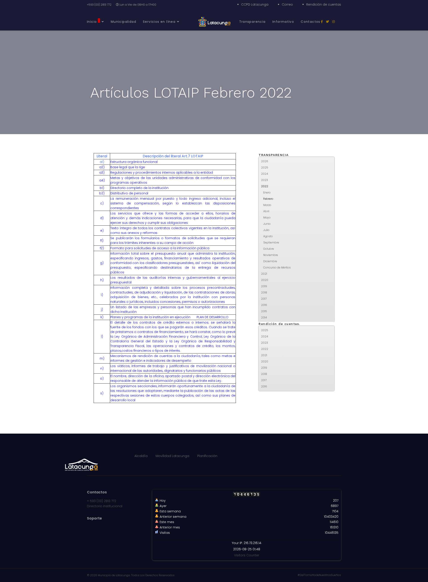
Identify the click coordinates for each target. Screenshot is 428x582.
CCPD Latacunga (254, 4)
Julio (266, 230)
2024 (264, 174)
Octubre (268, 249)
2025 (264, 167)
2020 (264, 280)
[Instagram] (333, 21)
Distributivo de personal (129, 193)
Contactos (310, 21)
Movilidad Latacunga (172, 456)
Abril (266, 211)
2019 (264, 286)
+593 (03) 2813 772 (99, 4)
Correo (287, 4)
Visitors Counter (246, 555)
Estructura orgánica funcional (134, 162)
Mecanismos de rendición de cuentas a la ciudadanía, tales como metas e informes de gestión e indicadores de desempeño (172, 358)
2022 (264, 186)
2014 (264, 317)
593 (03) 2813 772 (103, 501)
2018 (264, 292)
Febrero (268, 199)
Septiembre (271, 242)
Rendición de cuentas (323, 4)
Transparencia (252, 21)
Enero (267, 192)
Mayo (267, 217)
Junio (267, 224)
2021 (264, 274)
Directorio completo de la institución (139, 188)
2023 (264, 180)
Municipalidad (123, 21)
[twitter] (327, 21)
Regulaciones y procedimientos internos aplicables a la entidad (161, 172)
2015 (264, 311)
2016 (264, 305)
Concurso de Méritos (277, 267)
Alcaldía (141, 456)
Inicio (92, 21)
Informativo (283, 21)
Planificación (207, 456)
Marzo (267, 205)
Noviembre (270, 255)
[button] (331, 161)
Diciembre (270, 261)
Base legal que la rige (127, 167)
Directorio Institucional (104, 506)
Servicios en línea (159, 21)
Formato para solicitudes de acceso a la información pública (159, 248)
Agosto (268, 236)
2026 (264, 161)
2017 (264, 299)
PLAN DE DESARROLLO (212, 317)
